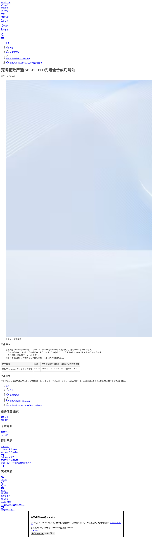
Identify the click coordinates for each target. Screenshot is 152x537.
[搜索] (76, 35)
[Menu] (76, 38)
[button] (76, 17)
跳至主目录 (5, 3)
